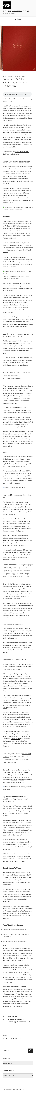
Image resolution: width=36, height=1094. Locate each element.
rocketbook (11, 1023)
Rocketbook (9, 226)
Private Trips (27, 830)
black (22, 780)
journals (28, 137)
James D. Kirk (7, 101)
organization (11, 1021)
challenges (23, 705)
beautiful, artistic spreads (23, 130)
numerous (6, 540)
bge (23, 76)
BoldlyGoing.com (16, 11)
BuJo (5, 154)
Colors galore (15, 739)
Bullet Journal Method (22, 152)
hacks (27, 540)
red (12, 780)
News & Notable (12, 1016)
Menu (19, 19)
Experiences (17, 835)
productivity (23, 1021)
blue (15, 780)
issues (5, 708)
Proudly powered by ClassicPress (13, 1089)
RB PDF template (17, 436)
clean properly (14, 705)
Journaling (6, 125)
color (4, 772)
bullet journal (16, 1019)
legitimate (13, 540)
